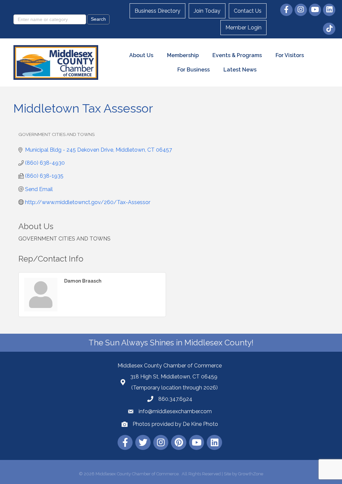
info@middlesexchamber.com (175, 411)
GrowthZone (250, 473)
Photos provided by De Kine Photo (175, 424)
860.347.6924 (175, 399)
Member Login (243, 27)
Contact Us (248, 11)
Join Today (207, 11)
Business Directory (157, 11)
